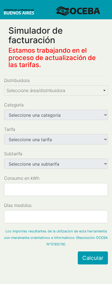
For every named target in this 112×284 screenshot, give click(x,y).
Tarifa (9, 129)
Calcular (92, 258)
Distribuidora (17, 80)
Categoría (14, 105)
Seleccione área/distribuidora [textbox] (36, 90)
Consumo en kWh (21, 178)
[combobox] (56, 90)
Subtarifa (13, 153)
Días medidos (18, 205)
